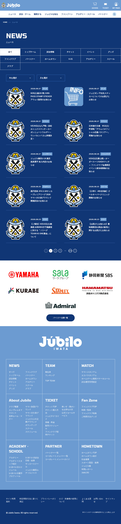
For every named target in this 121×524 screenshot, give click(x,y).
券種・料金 (50, 422)
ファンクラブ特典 (89, 413)
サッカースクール (32, 465)
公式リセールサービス (68, 414)
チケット (70, 52)
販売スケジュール (51, 427)
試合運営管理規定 (89, 382)
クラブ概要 (13, 407)
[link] (15, 22)
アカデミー (90, 59)
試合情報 (50, 52)
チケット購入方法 (51, 411)
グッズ (12, 389)
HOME (5, 22)
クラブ (10, 66)
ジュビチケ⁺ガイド (52, 417)
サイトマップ (110, 500)
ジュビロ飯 (86, 466)
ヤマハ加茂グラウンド (32, 408)
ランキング (50, 375)
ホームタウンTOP (89, 453)
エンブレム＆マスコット (15, 411)
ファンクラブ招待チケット (51, 433)
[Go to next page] (75, 251)
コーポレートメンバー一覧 (56, 456)
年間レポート (87, 469)
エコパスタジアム (89, 375)
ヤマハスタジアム (89, 372)
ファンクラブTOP (89, 407)
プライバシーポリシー (48, 500)
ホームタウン (50, 59)
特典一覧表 (86, 410)
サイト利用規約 (10, 500)
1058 (70, 251)
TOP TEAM (50, 381)
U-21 (71, 59)
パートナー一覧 (51, 453)
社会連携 (85, 459)
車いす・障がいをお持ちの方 (68, 408)
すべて (12, 372)
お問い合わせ (98, 500)
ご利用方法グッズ (89, 417)
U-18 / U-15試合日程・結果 (32, 459)
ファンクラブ (10, 59)
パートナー (30, 59)
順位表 (48, 372)
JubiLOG (85, 473)
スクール (29, 385)
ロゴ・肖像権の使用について (68, 500)
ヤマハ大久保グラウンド (32, 414)
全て (10, 52)
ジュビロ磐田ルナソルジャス (32, 471)
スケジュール (31, 432)
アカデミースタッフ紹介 (15, 462)
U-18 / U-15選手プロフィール (15, 474)
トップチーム (30, 52)
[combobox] (20, 78)
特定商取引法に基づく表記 (28, 500)
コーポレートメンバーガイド (57, 459)
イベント (91, 52)
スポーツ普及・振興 (90, 463)
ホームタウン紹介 (89, 456)
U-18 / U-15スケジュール (15, 468)
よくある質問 (86, 500)
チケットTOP (51, 407)
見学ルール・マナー (15, 417)
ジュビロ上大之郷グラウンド (32, 420)
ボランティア (31, 425)
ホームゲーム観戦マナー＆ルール (96, 379)
